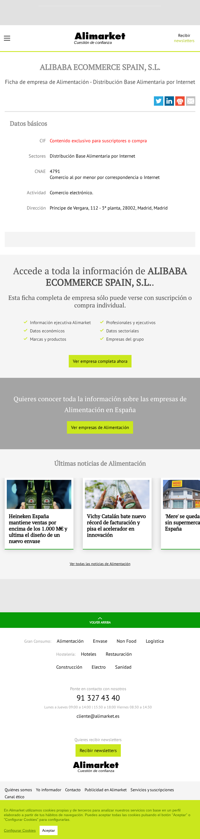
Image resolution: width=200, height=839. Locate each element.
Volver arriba (100, 622)
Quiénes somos (18, 789)
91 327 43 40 (98, 698)
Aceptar (48, 830)
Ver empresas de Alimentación (100, 427)
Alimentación (70, 641)
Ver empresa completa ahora (100, 361)
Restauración (119, 654)
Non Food (126, 641)
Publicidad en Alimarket (106, 789)
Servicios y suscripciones (152, 789)
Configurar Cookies (20, 830)
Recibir (184, 38)
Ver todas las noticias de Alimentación (100, 563)
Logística (155, 641)
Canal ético (14, 796)
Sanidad (123, 667)
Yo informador (48, 789)
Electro (99, 667)
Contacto (73, 789)
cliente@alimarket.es (98, 716)
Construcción (69, 667)
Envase (100, 641)
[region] (100, 819)
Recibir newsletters (98, 750)
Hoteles (88, 654)
